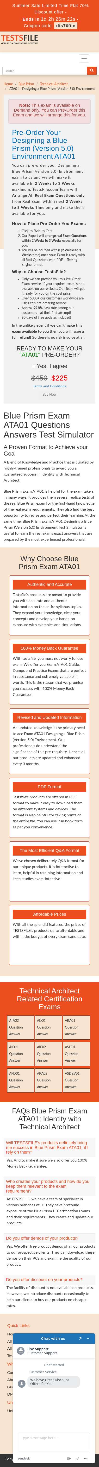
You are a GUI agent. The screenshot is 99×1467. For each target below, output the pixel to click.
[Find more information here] (54, 1398)
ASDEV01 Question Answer (72, 1080)
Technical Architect (54, 84)
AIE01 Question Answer (16, 1054)
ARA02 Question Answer (44, 1080)
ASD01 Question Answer (72, 1054)
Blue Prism (26, 84)
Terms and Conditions (49, 386)
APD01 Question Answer (16, 1080)
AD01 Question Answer (44, 1027)
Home (8, 84)
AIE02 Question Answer (44, 1054)
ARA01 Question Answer (72, 1027)
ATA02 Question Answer (16, 1027)
